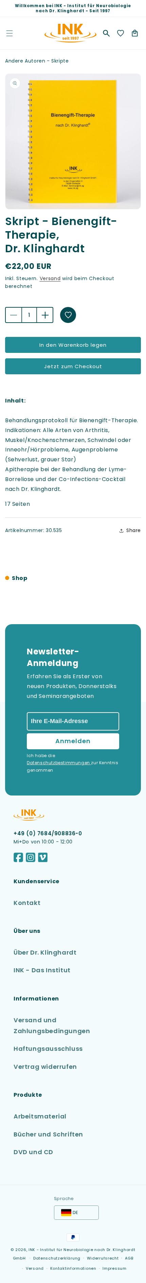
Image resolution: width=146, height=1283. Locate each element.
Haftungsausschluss (48, 1048)
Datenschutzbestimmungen (59, 763)
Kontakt (27, 903)
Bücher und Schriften (48, 1134)
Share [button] (133, 530)
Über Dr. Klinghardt (45, 952)
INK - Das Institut (42, 970)
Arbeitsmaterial (40, 1116)
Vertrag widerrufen (45, 1066)
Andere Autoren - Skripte (37, 60)
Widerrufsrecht (103, 1258)
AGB (129, 1258)
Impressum (114, 1268)
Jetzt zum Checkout (73, 366)
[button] (106, 33)
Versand (50, 278)
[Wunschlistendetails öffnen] (120, 33)
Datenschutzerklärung (56, 1258)
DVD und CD (33, 1152)
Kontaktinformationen (73, 1268)
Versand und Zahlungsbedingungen (52, 1025)
